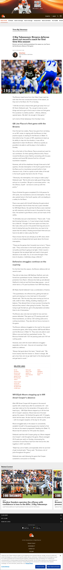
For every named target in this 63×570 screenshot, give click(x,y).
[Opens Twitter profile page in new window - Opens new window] (20, 57)
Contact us (31, 548)
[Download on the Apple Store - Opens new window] (25, 528)
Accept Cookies (40, 566)
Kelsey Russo (22, 53)
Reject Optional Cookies (53, 566)
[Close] (60, 555)
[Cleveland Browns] (31, 535)
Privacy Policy (31, 543)
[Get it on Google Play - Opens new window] (37, 529)
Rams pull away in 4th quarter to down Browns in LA (29, 373)
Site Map (31, 551)
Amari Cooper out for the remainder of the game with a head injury (17, 385)
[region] (31, 561)
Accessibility (31, 546)
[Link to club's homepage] (3, 15)
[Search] (57, 16)
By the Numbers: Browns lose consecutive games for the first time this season (17, 374)
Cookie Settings (5, 566)
